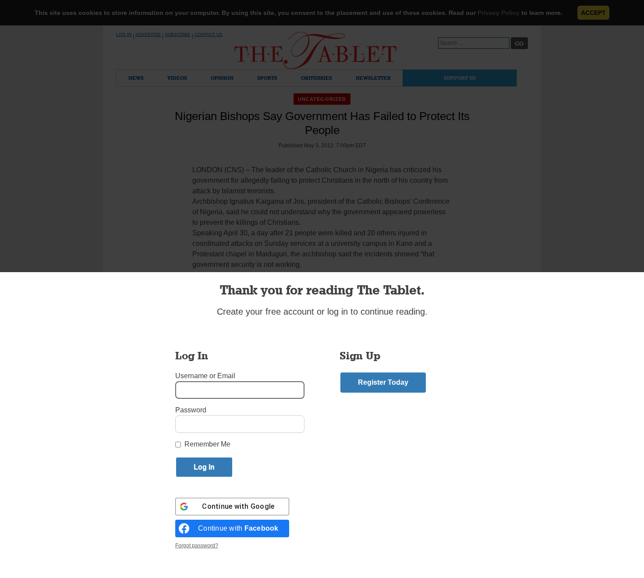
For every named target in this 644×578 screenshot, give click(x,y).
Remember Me (207, 444)
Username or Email (205, 375)
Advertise (148, 34)
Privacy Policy (499, 12)
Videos (177, 77)
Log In (123, 34)
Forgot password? (196, 546)
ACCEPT (593, 12)
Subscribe (178, 34)
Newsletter (373, 77)
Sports (267, 77)
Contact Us (209, 34)
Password (190, 410)
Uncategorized (322, 99)
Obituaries (316, 77)
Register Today (383, 382)
